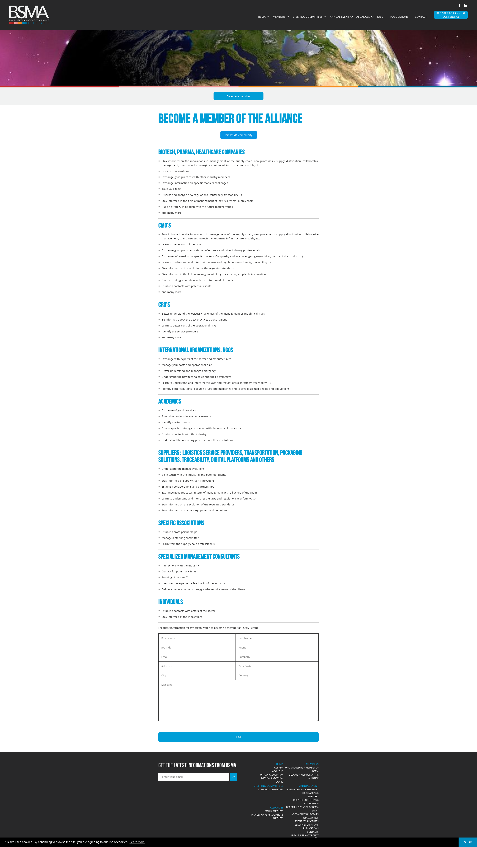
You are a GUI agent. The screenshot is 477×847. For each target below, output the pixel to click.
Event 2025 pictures (307, 821)
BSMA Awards (310, 817)
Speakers (313, 796)
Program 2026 (310, 792)
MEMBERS (279, 16)
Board (279, 781)
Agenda (278, 767)
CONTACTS (313, 831)
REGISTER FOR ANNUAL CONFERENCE (450, 14)
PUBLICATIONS (311, 828)
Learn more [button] (137, 842)
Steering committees (270, 789)
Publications (399, 16)
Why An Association (271, 774)
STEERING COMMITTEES (308, 16)
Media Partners (274, 811)
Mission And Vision (272, 778)
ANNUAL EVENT (339, 16)
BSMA (262, 16)
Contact (421, 16)
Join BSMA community (238, 135)
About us (277, 771)
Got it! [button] (468, 842)
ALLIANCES (363, 16)
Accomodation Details (305, 814)
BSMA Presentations (307, 824)
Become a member (238, 96)
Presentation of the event (303, 789)
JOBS (380, 16)
